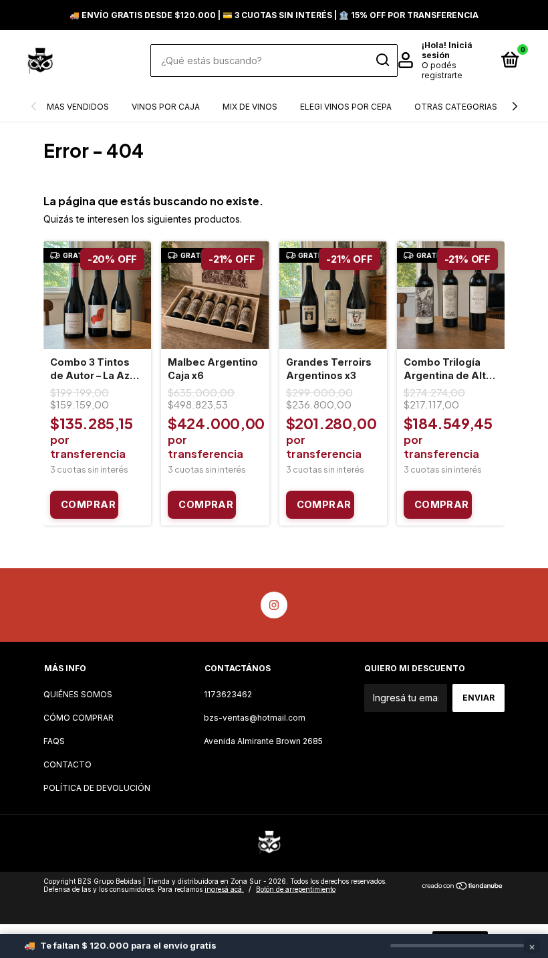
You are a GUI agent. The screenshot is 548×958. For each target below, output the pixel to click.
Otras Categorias (455, 107)
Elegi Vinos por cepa (346, 107)
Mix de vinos (250, 107)
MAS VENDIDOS (78, 107)
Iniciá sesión (447, 50)
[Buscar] (382, 60)
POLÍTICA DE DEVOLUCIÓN (96, 788)
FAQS (54, 741)
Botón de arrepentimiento (295, 889)
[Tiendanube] (463, 886)
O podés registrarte (442, 70)
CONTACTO (67, 764)
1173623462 (228, 694)
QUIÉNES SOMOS (77, 694)
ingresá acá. (224, 889)
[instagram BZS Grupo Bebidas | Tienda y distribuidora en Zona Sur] (274, 605)
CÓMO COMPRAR (78, 718)
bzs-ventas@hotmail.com (254, 718)
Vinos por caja (166, 107)
